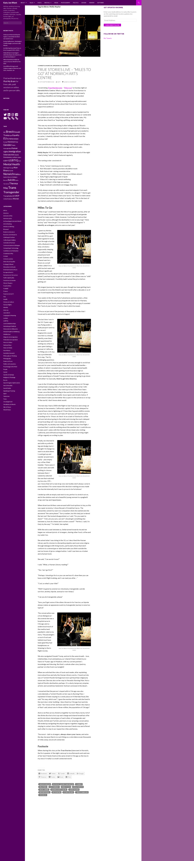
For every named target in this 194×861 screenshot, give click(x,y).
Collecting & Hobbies (9, 240)
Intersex (7, 154)
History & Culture (8, 302)
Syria (16, 180)
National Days (7, 345)
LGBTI (6, 160)
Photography (65, 2)
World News (7, 410)
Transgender (11, 192)
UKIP (17, 196)
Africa (5, 210)
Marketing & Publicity (9, 326)
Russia (5, 180)
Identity (5, 307)
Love (19, 161)
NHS (4, 168)
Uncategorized (7, 401)
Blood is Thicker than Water (63, 784)
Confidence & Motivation (10, 251)
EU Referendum (12, 139)
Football (5, 288)
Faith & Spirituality (8, 278)
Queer (5, 372)
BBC (4, 132)
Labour (19, 157)
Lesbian (5, 318)
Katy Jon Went (10, 2)
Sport (5, 393)
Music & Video (7, 342)
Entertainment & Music (10, 270)
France (5, 291)
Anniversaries (7, 218)
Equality (15, 135)
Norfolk (11, 170)
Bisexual (6, 229)
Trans (12, 187)
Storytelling (68, 792)
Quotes (5, 177)
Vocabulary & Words (9, 404)
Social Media (7, 388)
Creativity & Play (8, 253)
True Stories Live (82, 792)
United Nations (8, 199)
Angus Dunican (45, 784)
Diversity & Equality (9, 261)
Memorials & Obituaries (10, 329)
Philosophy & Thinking (10, 356)
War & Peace (7, 407)
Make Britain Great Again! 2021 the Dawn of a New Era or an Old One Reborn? (12, 55)
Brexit (10, 131)
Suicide (11, 179)
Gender (83, 2)
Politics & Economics (9, 364)
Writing (47, 2)
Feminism (11, 142)
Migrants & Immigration (10, 337)
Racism (10, 177)
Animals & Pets (7, 216)
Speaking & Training (60, 65)
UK (13, 196)
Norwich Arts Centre (59, 789)
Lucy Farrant (54, 787)
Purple (5, 369)
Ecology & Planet (8, 264)
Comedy (79, 784)
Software (100, 2)
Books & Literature (9, 232)
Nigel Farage (10, 167)
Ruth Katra (57, 792)
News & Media (7, 348)
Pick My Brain (9, 81)
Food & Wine (7, 286)
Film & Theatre (7, 283)
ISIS (12, 155)
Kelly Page (43, 787)
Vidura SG (43, 795)
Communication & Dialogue (11, 245)
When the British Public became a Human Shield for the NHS (12, 61)
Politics (75, 2)
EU (5, 138)
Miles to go (68, 88)
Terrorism (6, 184)
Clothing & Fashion (9, 237)
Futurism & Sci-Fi (8, 294)
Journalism (6, 313)
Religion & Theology (9, 377)
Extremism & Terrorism (10, 275)
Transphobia (7, 196)
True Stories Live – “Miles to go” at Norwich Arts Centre (64, 73)
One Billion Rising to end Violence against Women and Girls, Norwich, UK (12, 68)
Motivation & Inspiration (10, 340)
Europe (5, 142)
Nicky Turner (44, 789)
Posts (39, 2)
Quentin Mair (74, 789)
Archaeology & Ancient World (12, 221)
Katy (59, 82)
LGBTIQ (13, 160)
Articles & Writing (8, 226)
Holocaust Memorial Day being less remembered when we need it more (11, 37)
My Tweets (108, 38)
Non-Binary (6, 350)
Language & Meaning (9, 315)
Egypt (10, 135)
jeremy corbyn (12, 157)
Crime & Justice (8, 259)
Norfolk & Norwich (9, 353)
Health (5, 299)
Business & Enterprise (10, 234)
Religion (14, 177)
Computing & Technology (10, 248)
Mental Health (11, 164)
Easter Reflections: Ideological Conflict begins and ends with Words (12, 43)
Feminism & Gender (9, 280)
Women (16, 199)
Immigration (15, 151)
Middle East (6, 334)
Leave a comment (70, 82)
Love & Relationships (9, 323)
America (6, 213)
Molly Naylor (78, 787)
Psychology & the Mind (10, 366)
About (23, 2)
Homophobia (7, 148)
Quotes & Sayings (8, 375)
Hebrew (91, 2)
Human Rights (7, 305)
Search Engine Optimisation (11, 383)
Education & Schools (9, 267)
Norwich (8, 174)
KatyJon (6, 98)
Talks (31, 2)
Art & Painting (7, 224)
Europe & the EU (8, 272)
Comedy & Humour (45, 65)
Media (56, 2)
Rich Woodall (45, 792)
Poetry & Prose (7, 361)
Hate (13, 145)
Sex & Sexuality (7, 385)
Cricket (5, 256)
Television (6, 396)
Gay (16, 142)
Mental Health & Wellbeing (11, 331)
